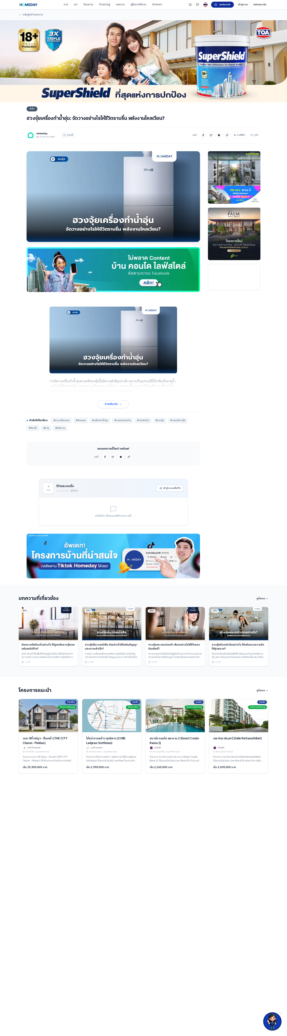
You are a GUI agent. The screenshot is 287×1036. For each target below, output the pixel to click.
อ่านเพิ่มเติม (111, 404)
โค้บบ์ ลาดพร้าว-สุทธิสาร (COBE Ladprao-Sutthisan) (106, 741)
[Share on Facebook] (203, 135)
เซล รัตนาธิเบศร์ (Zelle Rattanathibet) (237, 738)
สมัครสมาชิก (259, 4)
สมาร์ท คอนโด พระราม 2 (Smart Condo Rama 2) (174, 741)
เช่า (76, 4)
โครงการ (88, 4)
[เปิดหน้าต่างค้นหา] (190, 5)
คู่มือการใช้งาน (138, 4)
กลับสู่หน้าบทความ (33, 14)
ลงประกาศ (225, 4)
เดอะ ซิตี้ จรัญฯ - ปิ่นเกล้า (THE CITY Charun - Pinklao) (45, 741)
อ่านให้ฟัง (241, 135)
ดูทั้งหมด (260, 598)
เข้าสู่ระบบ (243, 4)
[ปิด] (280, 1012)
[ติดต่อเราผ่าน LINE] (272, 1021)
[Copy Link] (227, 135)
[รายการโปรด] (197, 5)
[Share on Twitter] (211, 135)
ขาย (66, 4)
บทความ (120, 4)
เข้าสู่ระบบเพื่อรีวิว (172, 488)
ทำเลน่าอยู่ (104, 4)
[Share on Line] (219, 135)
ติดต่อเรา (157, 4)
